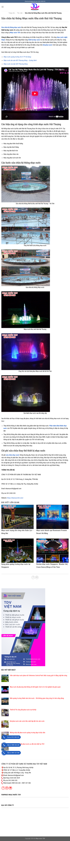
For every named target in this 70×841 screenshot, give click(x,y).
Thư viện (20, 13)
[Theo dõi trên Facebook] (3, 788)
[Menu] (2, 6)
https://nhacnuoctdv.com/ (15, 498)
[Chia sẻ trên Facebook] (33, 577)
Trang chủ (12, 13)
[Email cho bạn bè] (36, 577)
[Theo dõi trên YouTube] (10, 788)
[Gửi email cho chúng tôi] (6, 788)
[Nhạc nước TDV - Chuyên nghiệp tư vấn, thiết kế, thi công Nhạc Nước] (35, 7)
